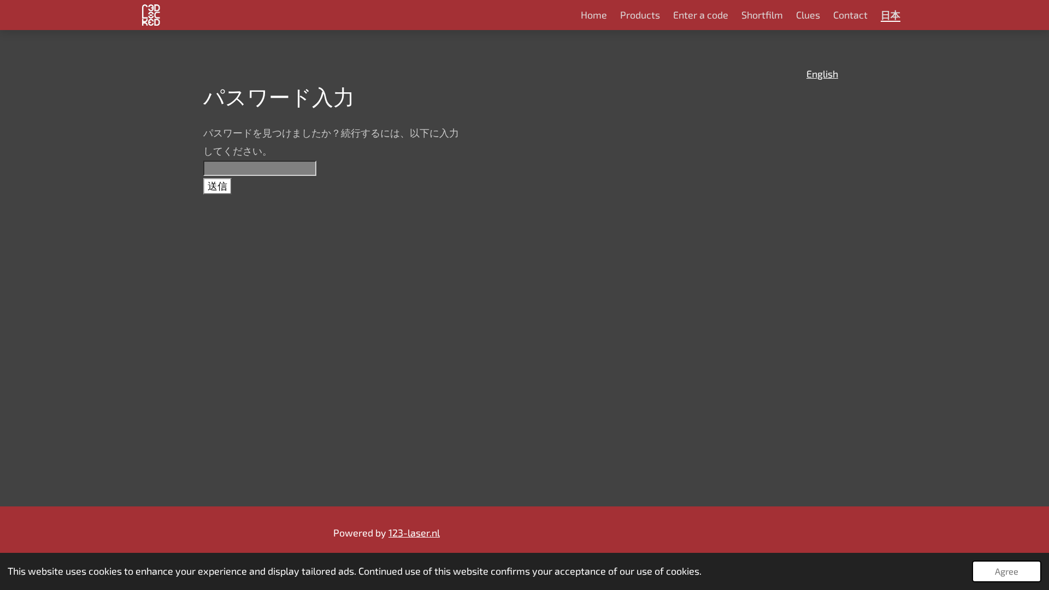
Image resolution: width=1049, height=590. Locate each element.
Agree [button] (1006, 571)
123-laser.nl (414, 533)
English (822, 74)
